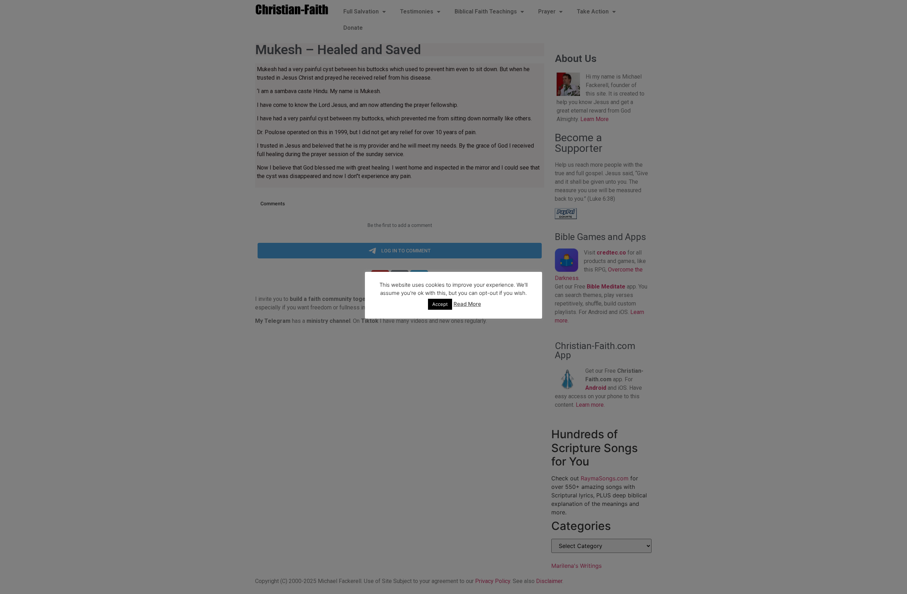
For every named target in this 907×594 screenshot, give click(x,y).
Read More (467, 304)
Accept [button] (440, 304)
